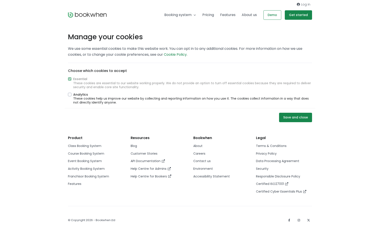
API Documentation (146, 161)
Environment (203, 168)
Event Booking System (85, 161)
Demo (272, 15)
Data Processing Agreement (277, 161)
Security (262, 168)
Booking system (178, 14)
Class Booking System (84, 146)
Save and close (295, 117)
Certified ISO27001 (270, 184)
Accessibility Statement (211, 176)
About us (249, 14)
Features (228, 14)
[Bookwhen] (87, 15)
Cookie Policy (175, 54)
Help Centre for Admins (149, 168)
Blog (134, 146)
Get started (298, 15)
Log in (305, 4)
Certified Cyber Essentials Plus (279, 191)
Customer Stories (144, 153)
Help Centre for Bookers (149, 176)
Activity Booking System (86, 168)
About (198, 146)
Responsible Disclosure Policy (278, 176)
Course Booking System (86, 153)
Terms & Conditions (271, 146)
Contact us (202, 161)
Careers (199, 153)
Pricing (208, 14)
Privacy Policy (266, 153)
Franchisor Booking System (88, 176)
